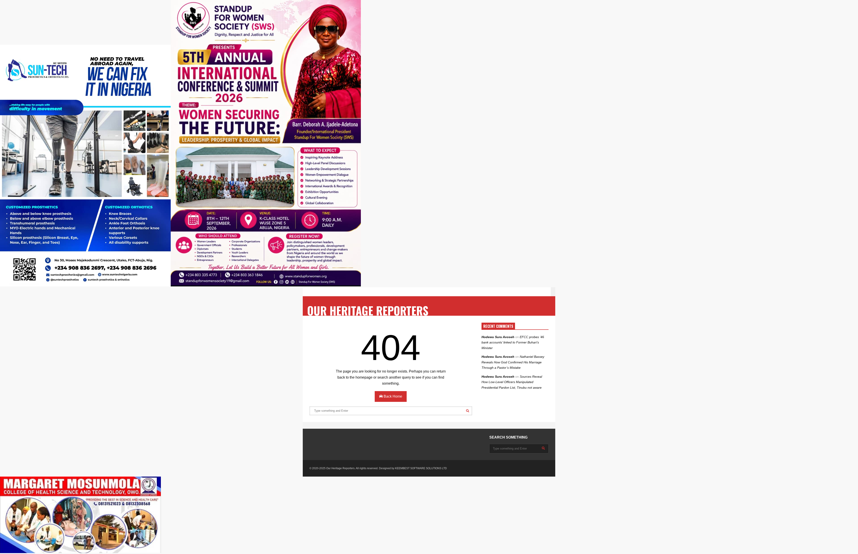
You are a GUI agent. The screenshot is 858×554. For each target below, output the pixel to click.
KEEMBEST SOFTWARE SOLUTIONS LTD (421, 468)
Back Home (392, 396)
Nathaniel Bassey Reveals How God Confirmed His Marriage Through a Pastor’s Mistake (513, 362)
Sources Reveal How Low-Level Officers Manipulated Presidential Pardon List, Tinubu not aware (512, 382)
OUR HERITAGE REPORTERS (367, 310)
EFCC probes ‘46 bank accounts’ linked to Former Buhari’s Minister (513, 342)
